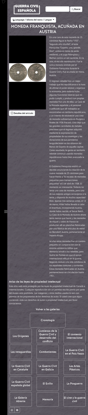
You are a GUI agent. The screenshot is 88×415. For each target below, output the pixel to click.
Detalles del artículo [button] (23, 113)
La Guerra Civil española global (20, 383)
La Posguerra (74, 383)
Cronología (48, 320)
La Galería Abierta (21, 399)
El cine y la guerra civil (74, 399)
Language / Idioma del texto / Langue (33, 19)
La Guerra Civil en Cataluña (21, 367)
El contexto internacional (74, 336)
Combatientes (47, 352)
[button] (6, 212)
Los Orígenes (21, 336)
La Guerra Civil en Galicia (48, 367)
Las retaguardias (21, 352)
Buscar (77, 9)
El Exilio (48, 383)
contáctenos (15, 303)
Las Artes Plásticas (74, 367)
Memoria (47, 399)
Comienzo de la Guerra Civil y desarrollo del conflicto (47, 336)
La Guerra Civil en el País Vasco (74, 351)
